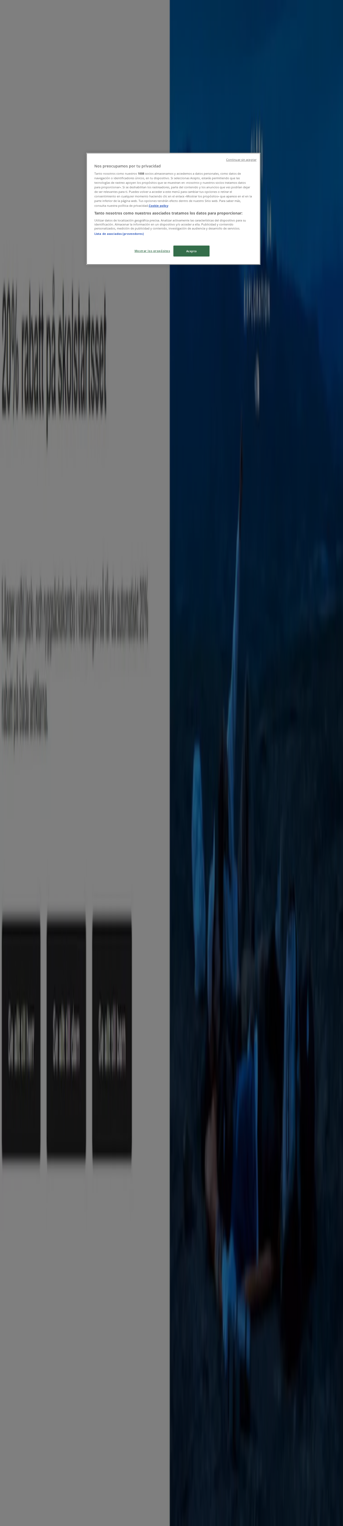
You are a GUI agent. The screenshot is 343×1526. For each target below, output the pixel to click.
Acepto (191, 251)
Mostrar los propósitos (152, 251)
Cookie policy (158, 206)
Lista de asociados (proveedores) (119, 234)
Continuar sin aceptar (241, 160)
